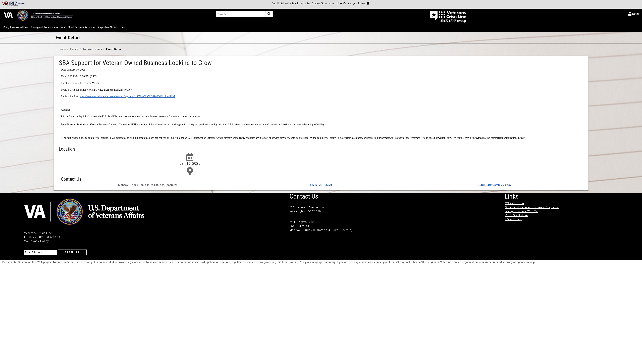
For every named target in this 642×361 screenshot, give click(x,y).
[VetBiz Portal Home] (13, 3)
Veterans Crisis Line (38, 233)
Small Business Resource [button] (81, 27)
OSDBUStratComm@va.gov (494, 185)
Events (74, 49)
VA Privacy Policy (36, 241)
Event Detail (113, 49)
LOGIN (635, 14)
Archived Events (92, 49)
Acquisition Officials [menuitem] (107, 27)
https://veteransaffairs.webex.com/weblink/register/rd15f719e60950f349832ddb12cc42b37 (127, 96)
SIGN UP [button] (72, 252)
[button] (368, 3)
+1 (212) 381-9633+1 (321, 185)
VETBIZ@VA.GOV (302, 222)
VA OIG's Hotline (516, 215)
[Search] (269, 14)
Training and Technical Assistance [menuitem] (48, 27)
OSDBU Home (514, 203)
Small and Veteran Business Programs (532, 207)
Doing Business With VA (521, 211)
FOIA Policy (513, 219)
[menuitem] (633, 14)
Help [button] (123, 27)
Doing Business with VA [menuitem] (15, 27)
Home (62, 49)
